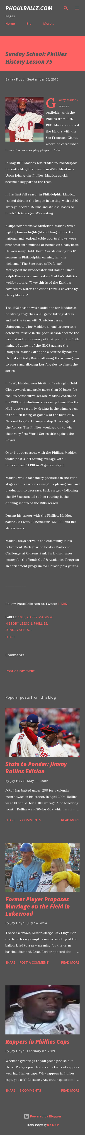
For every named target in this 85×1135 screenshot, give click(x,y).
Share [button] (10, 637)
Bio (29, 23)
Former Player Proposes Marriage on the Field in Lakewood (37, 906)
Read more (70, 820)
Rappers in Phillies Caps (37, 1041)
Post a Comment (20, 670)
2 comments (30, 820)
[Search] (66, 8)
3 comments (30, 1090)
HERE (62, 604)
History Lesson (18, 623)
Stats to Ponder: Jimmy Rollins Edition (36, 767)
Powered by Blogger (45, 1116)
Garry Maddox (40, 617)
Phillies (40, 623)
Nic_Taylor (53, 1125)
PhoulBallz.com (28, 8)
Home (10, 23)
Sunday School (18, 630)
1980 (21, 617)
